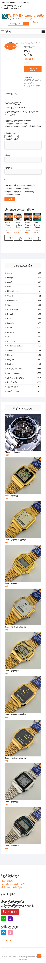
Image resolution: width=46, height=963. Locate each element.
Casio (9, 273)
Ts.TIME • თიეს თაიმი (26, 15)
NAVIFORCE (29, 80)
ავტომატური (12, 386)
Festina (10, 364)
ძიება (26, 24)
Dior (8, 286)
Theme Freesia (33, 956)
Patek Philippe (12, 309)
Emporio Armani (13, 341)
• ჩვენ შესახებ (8, 880)
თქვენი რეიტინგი (12, 133)
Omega (10, 277)
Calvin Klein (11, 332)
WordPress (23, 960)
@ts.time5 (8, 940)
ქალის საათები (14, 373)
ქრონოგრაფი (13, 391)
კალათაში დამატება (33, 69)
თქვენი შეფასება (12, 139)
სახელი (8, 155)
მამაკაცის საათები (32, 85)
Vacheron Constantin (15, 345)
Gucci (9, 305)
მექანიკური (12, 382)
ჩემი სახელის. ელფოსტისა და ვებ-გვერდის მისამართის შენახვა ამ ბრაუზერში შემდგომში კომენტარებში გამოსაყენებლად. (20, 190)
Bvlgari (10, 314)
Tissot (9, 336)
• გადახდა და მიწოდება (13, 883)
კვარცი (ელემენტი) (15, 377)
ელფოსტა (9, 167)
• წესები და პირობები (11, 887)
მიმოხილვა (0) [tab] (10, 93)
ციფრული (11, 282)
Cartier (10, 318)
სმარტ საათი (12, 291)
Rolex (9, 327)
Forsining (10, 323)
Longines (10, 359)
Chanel (10, 296)
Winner (10, 350)
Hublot (9, 355)
